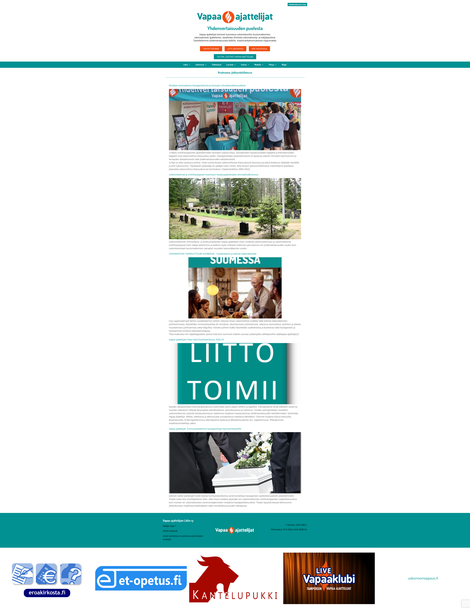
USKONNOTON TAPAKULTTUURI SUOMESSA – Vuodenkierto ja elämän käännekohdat (212, 253)
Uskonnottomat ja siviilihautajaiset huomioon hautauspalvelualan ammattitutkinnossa (213, 174)
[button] (297, 4)
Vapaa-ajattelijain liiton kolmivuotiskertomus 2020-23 (196, 339)
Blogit (284, 64)
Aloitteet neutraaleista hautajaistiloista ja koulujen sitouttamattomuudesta (207, 85)
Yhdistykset (216, 64)
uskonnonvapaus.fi (423, 578)
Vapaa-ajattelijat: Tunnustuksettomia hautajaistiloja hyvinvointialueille (205, 428)
